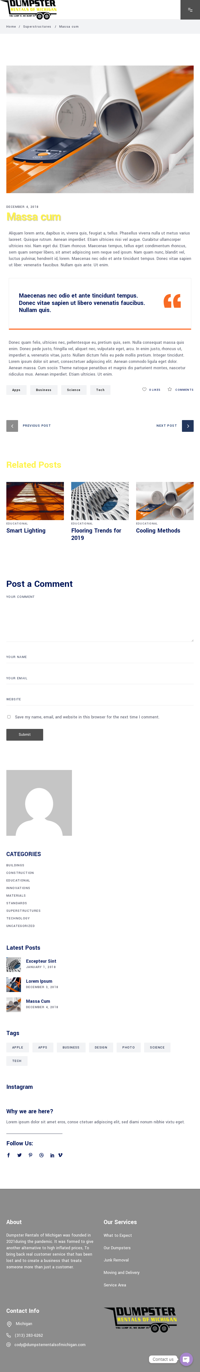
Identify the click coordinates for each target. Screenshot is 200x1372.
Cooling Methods (158, 531)
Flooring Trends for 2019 (96, 534)
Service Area (115, 1285)
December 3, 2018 (42, 987)
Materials (16, 895)
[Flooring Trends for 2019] (100, 501)
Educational (17, 523)
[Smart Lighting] (35, 501)
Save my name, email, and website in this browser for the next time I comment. (87, 717)
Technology (18, 918)
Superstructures (37, 26)
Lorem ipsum (39, 981)
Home (11, 26)
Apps (16, 390)
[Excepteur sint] (13, 964)
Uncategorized (20, 926)
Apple (17, 1047)
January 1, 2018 (41, 967)
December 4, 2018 (22, 207)
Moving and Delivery (122, 1272)
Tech (17, 1061)
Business (44, 390)
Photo (128, 1047)
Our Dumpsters (117, 1247)
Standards (16, 903)
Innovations (18, 888)
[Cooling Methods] (165, 501)
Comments (184, 390)
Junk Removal (116, 1260)
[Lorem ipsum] (13, 984)
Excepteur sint (41, 961)
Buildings (15, 865)
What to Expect (118, 1235)
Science (74, 390)
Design (101, 1047)
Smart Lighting (26, 531)
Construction (20, 873)
